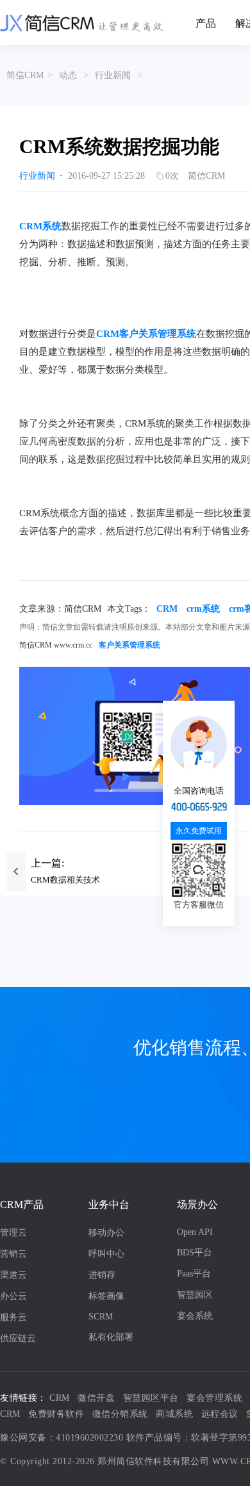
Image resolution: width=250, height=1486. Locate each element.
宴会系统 (195, 1316)
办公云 (13, 1296)
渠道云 (13, 1275)
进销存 (101, 1275)
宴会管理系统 (214, 1398)
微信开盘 (96, 1398)
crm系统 (203, 609)
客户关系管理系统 (129, 645)
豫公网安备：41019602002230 (61, 1437)
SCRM (100, 1316)
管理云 (13, 1232)
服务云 (13, 1317)
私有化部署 (110, 1337)
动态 (68, 75)
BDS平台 (194, 1252)
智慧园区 (195, 1295)
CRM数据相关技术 (65, 880)
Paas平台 (194, 1273)
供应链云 (18, 1338)
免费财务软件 (56, 1414)
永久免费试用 (199, 830)
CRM (167, 609)
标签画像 (106, 1296)
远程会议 (219, 1414)
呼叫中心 (106, 1254)
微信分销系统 (120, 1414)
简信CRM (25, 75)
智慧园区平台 (151, 1398)
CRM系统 (40, 226)
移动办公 (106, 1232)
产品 (206, 23)
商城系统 (174, 1414)
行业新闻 (113, 75)
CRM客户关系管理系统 (146, 334)
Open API (195, 1232)
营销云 (13, 1254)
